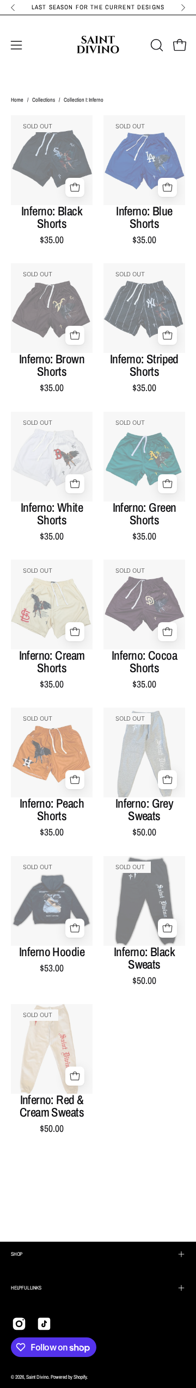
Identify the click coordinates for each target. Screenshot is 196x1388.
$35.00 (52, 240)
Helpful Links (26, 1287)
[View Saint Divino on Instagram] (19, 1324)
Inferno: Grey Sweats (144, 809)
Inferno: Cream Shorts (52, 661)
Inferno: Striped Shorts (144, 365)
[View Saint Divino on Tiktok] (44, 1324)
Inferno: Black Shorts (51, 217)
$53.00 (52, 968)
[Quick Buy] (74, 187)
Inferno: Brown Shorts (51, 365)
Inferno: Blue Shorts (144, 217)
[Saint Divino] (98, 45)
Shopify (80, 1376)
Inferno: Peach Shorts (52, 809)
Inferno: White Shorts (52, 513)
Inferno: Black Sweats (144, 958)
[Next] (183, 8)
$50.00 (144, 832)
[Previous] (13, 8)
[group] (98, 7)
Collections (43, 99)
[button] (155, 45)
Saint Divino (37, 1376)
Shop (16, 1253)
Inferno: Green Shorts (144, 513)
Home (17, 99)
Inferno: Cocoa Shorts (144, 661)
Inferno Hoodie (51, 952)
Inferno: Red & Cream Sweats (52, 1106)
